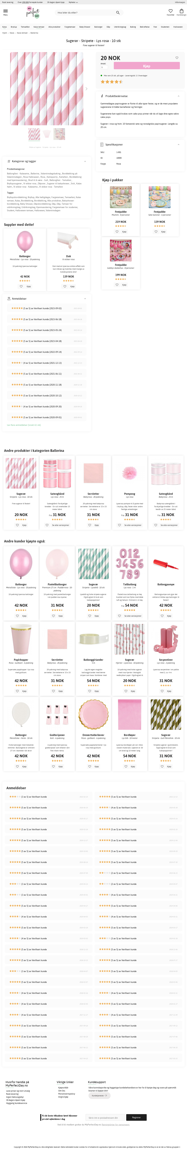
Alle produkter (54, 27)
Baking (133, 27)
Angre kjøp (63, 1097)
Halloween (178, 27)
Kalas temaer (39, 27)
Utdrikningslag (120, 27)
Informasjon (180, 2)
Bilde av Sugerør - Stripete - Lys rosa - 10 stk (45, 147)
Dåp (108, 27)
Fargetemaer (70, 27)
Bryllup (14, 27)
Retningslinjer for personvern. (116, 1124)
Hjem (4, 33)
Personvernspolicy (66, 1093)
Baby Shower (84, 27)
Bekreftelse (144, 27)
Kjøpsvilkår (63, 1087)
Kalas (4, 27)
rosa (112, 123)
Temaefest (25, 27)
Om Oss (61, 1090)
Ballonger (98, 27)
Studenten (165, 27)
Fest (155, 27)
